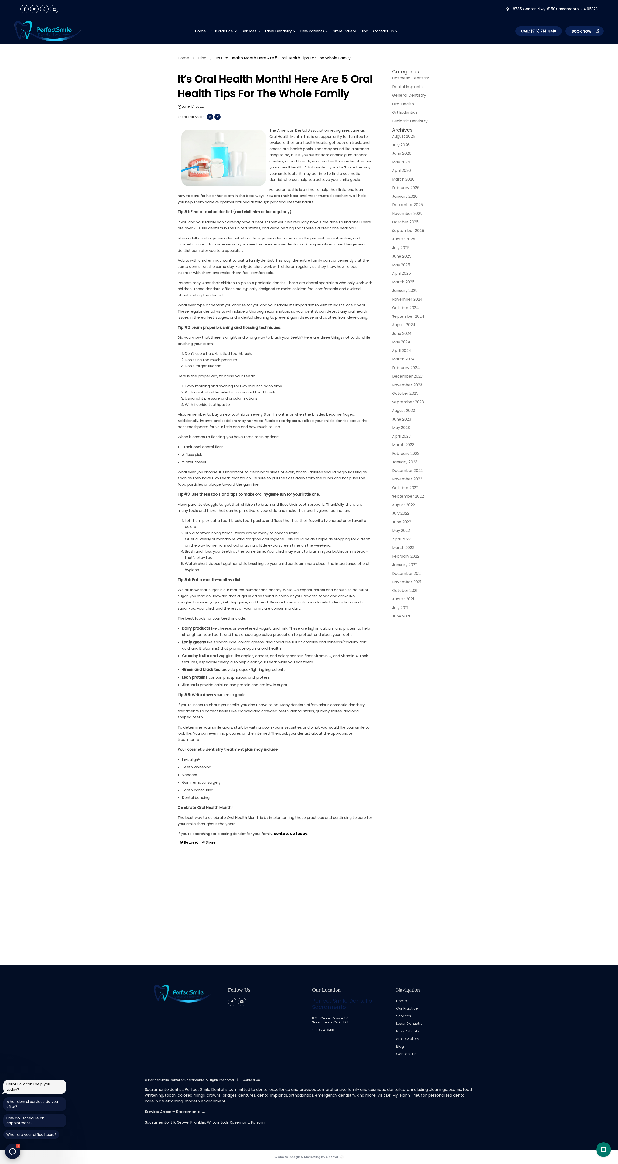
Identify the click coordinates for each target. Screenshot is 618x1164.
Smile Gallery (407, 1038)
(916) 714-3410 (323, 1030)
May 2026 (401, 162)
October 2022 (405, 488)
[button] (12, 1151)
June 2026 (401, 153)
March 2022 (403, 547)
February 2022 (405, 556)
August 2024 (403, 325)
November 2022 (407, 479)
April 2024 (401, 350)
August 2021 (403, 599)
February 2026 (406, 187)
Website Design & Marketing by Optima (306, 1157)
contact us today (290, 833)
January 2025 (405, 290)
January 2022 (404, 565)
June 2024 (402, 333)
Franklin (197, 1122)
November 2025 (407, 213)
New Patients (407, 1031)
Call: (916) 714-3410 (538, 31)
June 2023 (401, 419)
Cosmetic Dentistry (410, 78)
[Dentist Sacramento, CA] (47, 42)
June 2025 (401, 256)
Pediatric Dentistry (410, 121)
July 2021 (400, 607)
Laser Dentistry (409, 1023)
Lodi (224, 1122)
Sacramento (157, 1122)
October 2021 (404, 590)
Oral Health (403, 104)
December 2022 (407, 470)
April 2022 (401, 539)
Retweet (190, 842)
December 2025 (407, 205)
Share (210, 842)
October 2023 (405, 393)
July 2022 (400, 513)
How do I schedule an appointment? (25, 1120)
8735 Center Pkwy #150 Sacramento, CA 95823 (555, 9)
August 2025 (403, 239)
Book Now (582, 31)
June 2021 (401, 616)
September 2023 (408, 402)
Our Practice (407, 1008)
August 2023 (403, 410)
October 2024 (405, 307)
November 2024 (407, 299)
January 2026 (405, 196)
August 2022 (403, 505)
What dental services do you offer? (32, 1104)
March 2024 (403, 359)
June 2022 (401, 522)
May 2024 (401, 342)
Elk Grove (179, 1122)
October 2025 (405, 222)
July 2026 (401, 145)
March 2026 (403, 179)
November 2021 (406, 582)
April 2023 (401, 436)
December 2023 (407, 376)
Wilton (213, 1122)
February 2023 (405, 453)
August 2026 (403, 136)
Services (403, 1015)
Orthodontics (404, 112)
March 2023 (403, 445)
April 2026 (401, 170)
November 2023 (407, 385)
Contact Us (406, 1053)
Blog (202, 58)
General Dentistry (409, 95)
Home (183, 58)
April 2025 (401, 273)
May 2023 (401, 427)
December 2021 (407, 573)
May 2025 (401, 265)
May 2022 (401, 530)
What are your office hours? (31, 1134)
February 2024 (406, 368)
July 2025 (401, 248)
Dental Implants (407, 87)
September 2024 (408, 316)
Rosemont (239, 1122)
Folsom (258, 1122)
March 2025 (403, 282)
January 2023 (404, 462)
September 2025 (408, 230)
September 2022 (408, 496)
